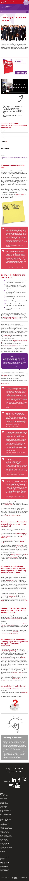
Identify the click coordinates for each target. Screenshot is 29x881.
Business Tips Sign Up (4, 840)
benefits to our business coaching (14, 318)
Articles (1, 865)
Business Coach (20, 548)
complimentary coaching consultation (14, 676)
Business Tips (12, 596)
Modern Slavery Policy (4, 795)
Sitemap (1, 797)
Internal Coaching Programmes (6, 844)
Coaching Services (3, 802)
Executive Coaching (3, 806)
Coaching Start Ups (3, 839)
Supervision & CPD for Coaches (6, 847)
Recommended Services (4, 869)
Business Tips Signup (4, 870)
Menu (1, 12)
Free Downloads (3, 867)
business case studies (8, 504)
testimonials (8, 503)
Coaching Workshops (4, 831)
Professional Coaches (4, 848)
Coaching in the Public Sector (5, 819)
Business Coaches (15, 554)
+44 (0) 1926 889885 (24, 6)
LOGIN (2, 2)
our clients (4, 375)
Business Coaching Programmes (6, 836)
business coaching (7, 540)
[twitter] (24, 780)
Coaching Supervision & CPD (5, 810)
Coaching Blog (2, 863)
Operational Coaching (4, 803)
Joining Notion (2, 851)
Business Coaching (7, 615)
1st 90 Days (2, 829)
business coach (19, 545)
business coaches (7, 335)
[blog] (17, 785)
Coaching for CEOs (3, 820)
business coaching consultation (13, 618)
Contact (1, 793)
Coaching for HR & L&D (4, 816)
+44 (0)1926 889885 (19, 194)
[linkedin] (14, 780)
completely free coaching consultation (12, 515)
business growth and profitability (10, 317)
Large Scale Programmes (4, 827)
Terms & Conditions (3, 798)
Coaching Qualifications (4, 807)
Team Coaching (3, 811)
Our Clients (2, 859)
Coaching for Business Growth (5, 835)
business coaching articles (9, 595)
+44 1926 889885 (17, 769)
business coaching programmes (10, 345)
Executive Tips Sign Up (4, 832)
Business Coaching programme (9, 650)
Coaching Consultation (13, 557)
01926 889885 (16, 631)
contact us (3, 196)
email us (21, 672)
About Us (2, 800)
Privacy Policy (2, 794)
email (3, 680)
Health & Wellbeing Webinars (5, 814)
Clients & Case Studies (4, 856)
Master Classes (3, 846)
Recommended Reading (4, 866)
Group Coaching (8, 589)
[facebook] (19, 780)
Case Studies (2, 858)
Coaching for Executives (5, 823)
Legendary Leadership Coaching (6, 828)
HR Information (3, 825)
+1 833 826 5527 (17, 772)
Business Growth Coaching (5, 813)
